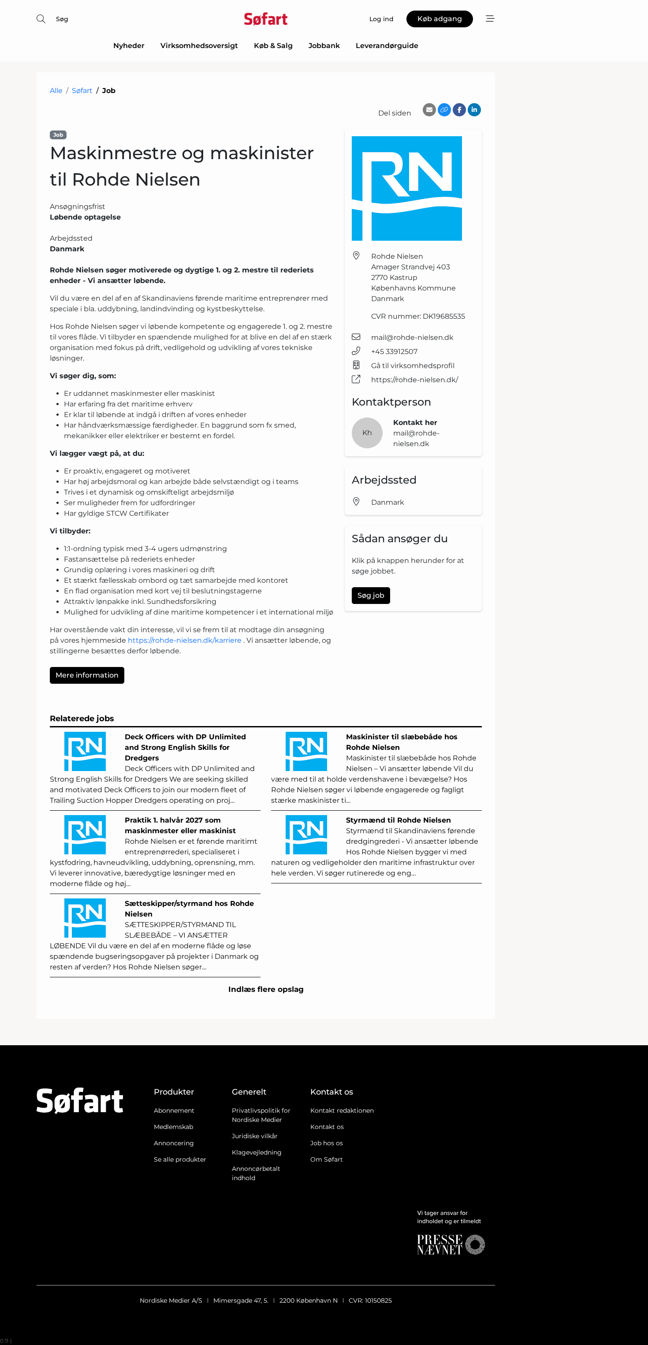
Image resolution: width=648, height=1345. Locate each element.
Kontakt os (327, 1127)
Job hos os (326, 1143)
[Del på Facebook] (459, 109)
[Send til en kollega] (429, 109)
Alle (56, 90)
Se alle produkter (180, 1159)
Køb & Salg (273, 45)
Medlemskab (173, 1127)
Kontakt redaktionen (342, 1110)
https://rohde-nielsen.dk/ (414, 380)
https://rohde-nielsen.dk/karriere (185, 640)
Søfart (82, 90)
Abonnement (174, 1110)
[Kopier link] (444, 109)
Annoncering (174, 1143)
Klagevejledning (257, 1152)
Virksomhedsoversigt (199, 45)
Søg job (371, 595)
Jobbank (324, 45)
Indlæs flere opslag (266, 989)
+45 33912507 (394, 351)
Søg (62, 19)
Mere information (87, 675)
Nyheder (129, 45)
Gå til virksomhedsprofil (412, 365)
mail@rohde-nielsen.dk (412, 337)
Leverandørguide (387, 45)
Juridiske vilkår (255, 1136)
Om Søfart (326, 1159)
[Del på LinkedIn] (474, 109)
